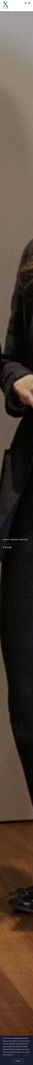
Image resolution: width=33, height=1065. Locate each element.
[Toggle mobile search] (25, 3)
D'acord (18, 1061)
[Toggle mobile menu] (29, 3)
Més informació (18, 1055)
